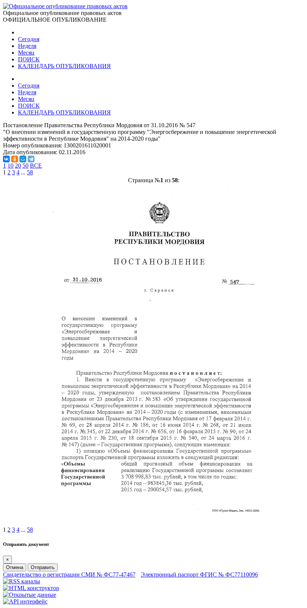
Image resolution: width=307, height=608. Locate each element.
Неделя (27, 46)
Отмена (14, 567)
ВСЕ (36, 165)
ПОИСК (29, 59)
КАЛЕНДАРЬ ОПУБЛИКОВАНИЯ (64, 66)
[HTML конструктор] (31, 588)
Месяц (26, 52)
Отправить (43, 567)
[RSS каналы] (21, 581)
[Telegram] (31, 159)
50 (25, 165)
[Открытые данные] (29, 595)
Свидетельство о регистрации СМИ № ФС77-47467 (69, 574)
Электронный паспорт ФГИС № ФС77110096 (199, 574)
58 (30, 172)
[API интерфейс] (25, 601)
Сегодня (28, 39)
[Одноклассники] (14, 159)
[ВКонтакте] (6, 159)
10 (10, 165)
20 (18, 165)
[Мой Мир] (22, 159)
